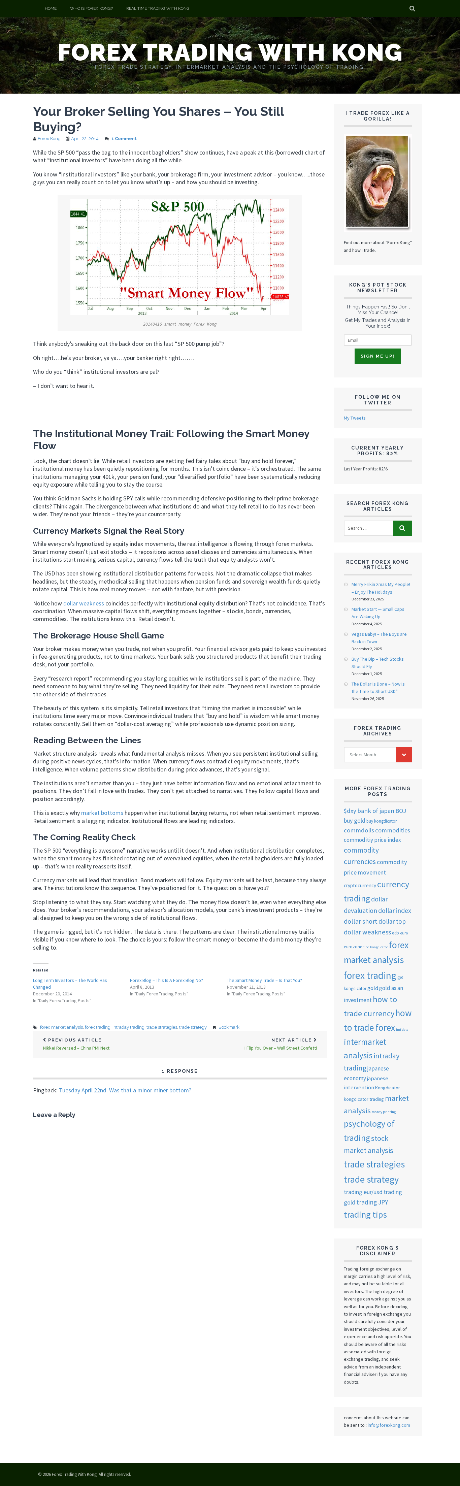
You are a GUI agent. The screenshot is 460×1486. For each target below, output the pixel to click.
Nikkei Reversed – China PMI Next (76, 1044)
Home (51, 8)
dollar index (394, 910)
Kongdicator (387, 1088)
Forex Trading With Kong (230, 52)
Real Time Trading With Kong (158, 8)
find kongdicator (375, 947)
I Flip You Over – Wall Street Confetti (280, 1044)
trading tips (365, 1214)
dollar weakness (83, 603)
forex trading (97, 1027)
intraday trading (128, 1027)
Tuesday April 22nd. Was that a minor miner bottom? (125, 1090)
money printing (384, 1112)
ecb (395, 933)
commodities (392, 830)
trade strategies (161, 1027)
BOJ (400, 811)
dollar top (392, 921)
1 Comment (124, 138)
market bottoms (102, 813)
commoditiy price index (372, 840)
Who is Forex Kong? (91, 8)
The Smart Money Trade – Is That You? (264, 980)
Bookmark (229, 1027)
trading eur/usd (363, 1192)
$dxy (350, 811)
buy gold (354, 820)
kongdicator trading (364, 1099)
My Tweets (355, 418)
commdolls (359, 830)
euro (404, 932)
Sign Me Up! (378, 356)
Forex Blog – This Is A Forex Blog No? (166, 980)
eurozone (353, 947)
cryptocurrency (360, 885)
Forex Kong (49, 138)
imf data (402, 1029)
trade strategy (193, 1027)
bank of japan (375, 811)
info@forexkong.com (389, 1425)
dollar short (360, 921)
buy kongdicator (381, 821)
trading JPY (372, 1202)
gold (372, 988)
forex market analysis (61, 1027)
